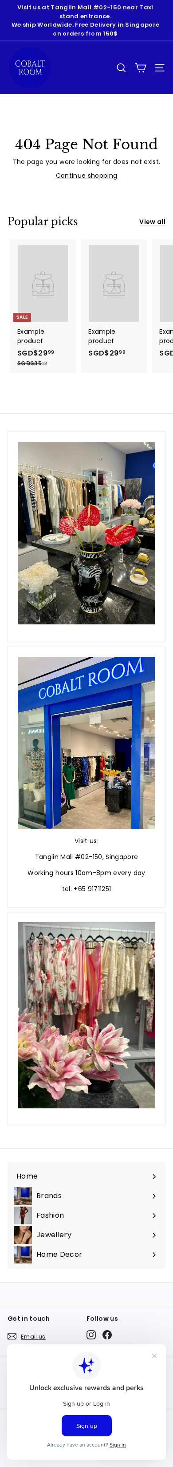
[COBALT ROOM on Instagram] (91, 1334)
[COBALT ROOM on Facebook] (107, 1334)
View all (152, 221)
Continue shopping (87, 175)
